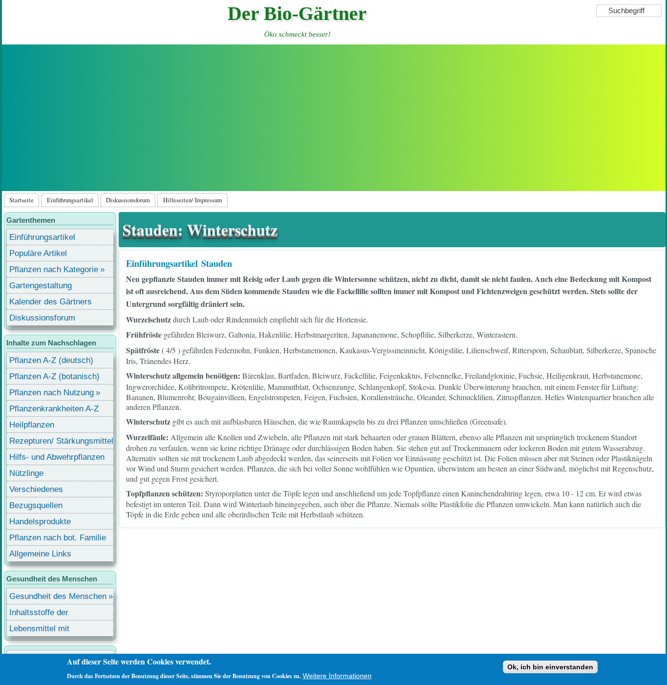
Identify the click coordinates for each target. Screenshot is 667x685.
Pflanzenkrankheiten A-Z (54, 408)
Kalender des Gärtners (50, 301)
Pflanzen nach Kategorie (53, 269)
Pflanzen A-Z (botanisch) (54, 376)
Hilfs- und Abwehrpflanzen (56, 457)
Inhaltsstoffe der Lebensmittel (38, 614)
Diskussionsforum (128, 199)
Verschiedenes (36, 489)
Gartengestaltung (40, 285)
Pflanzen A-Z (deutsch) (51, 360)
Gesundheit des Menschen (57, 596)
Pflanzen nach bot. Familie (57, 537)
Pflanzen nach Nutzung (51, 392)
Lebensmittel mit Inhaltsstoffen (39, 630)
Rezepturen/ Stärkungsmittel (61, 441)
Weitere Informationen (337, 676)
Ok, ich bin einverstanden (550, 667)
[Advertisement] (334, 117)
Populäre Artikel (38, 253)
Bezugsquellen (36, 505)
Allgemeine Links (40, 553)
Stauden (216, 263)
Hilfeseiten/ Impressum (192, 199)
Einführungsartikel (70, 199)
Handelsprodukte (40, 521)
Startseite (21, 199)
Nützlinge (26, 473)
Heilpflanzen (31, 424)
